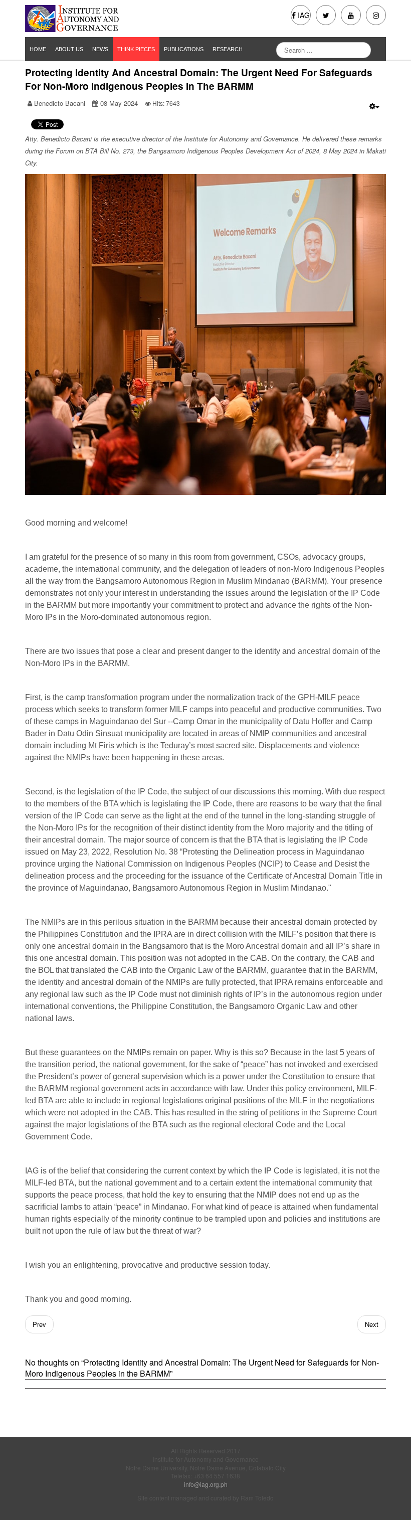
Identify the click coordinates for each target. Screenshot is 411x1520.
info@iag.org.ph (206, 1484)
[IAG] (111, 18)
